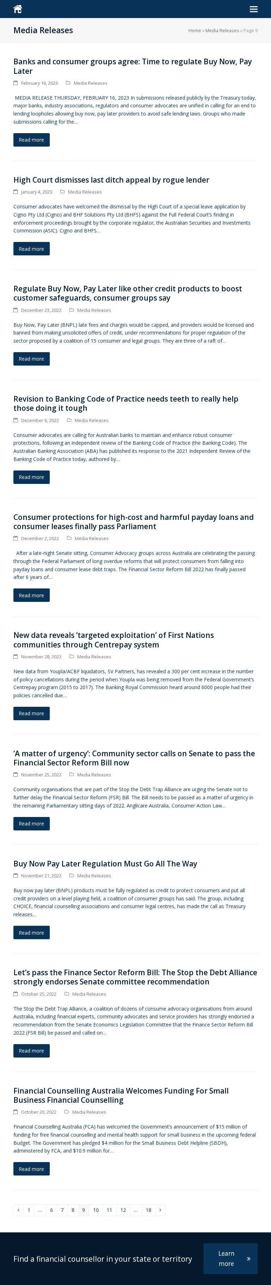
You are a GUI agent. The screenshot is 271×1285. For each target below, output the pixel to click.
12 (125, 1211)
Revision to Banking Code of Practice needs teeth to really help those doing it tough (126, 403)
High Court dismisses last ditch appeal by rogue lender (112, 180)
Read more (31, 139)
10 (98, 1211)
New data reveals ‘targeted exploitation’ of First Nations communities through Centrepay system (113, 639)
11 (111, 1211)
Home (194, 30)
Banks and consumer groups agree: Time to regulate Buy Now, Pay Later (132, 66)
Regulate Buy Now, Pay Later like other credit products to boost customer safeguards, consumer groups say (127, 293)
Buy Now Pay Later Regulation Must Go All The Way (105, 864)
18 (150, 1211)
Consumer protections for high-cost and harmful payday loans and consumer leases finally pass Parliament (133, 521)
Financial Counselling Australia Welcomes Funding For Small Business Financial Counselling (121, 1095)
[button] (254, 9)
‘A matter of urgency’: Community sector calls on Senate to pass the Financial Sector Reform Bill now (134, 758)
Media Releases (222, 30)
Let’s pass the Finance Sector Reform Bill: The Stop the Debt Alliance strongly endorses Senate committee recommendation (135, 977)
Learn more (226, 1258)
